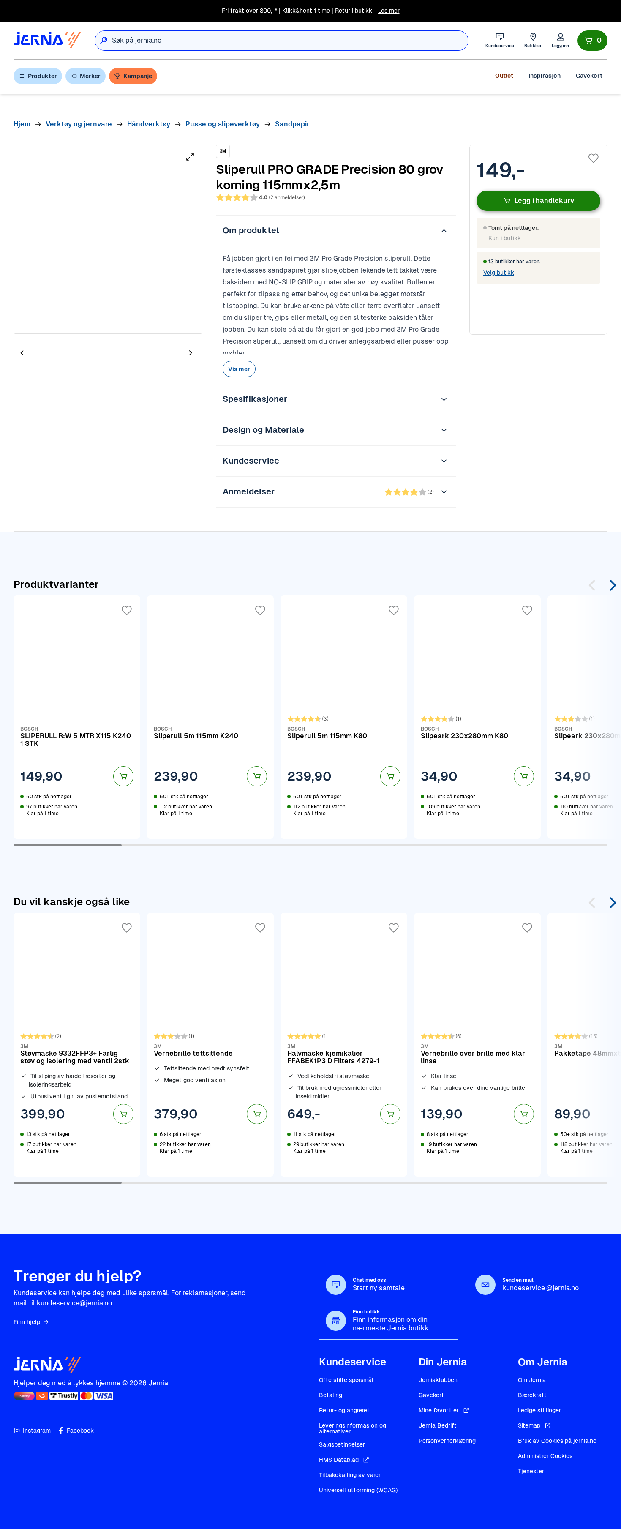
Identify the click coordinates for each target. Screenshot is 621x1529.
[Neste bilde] (190, 352)
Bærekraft (532, 1395)
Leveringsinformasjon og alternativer (352, 1428)
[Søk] (103, 40)
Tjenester (531, 1471)
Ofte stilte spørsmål (346, 1380)
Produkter (42, 76)
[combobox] (290, 40)
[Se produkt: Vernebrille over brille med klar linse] (477, 1045)
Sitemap (529, 1425)
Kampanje (137, 76)
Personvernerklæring (447, 1441)
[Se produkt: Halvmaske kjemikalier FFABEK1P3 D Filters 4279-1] (344, 1045)
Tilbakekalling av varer (350, 1475)
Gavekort (589, 75)
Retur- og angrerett (345, 1410)
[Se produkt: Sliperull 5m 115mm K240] (210, 717)
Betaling (330, 1395)
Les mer (389, 10)
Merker (90, 76)
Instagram (37, 1430)
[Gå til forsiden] (47, 40)
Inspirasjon (544, 75)
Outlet (504, 75)
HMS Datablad (339, 1459)
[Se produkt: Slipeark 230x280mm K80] (477, 717)
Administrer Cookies (545, 1456)
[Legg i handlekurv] (123, 776)
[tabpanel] (108, 239)
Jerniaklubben (438, 1380)
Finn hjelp (27, 1322)
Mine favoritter (439, 1410)
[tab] (47, 353)
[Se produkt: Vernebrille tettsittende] (210, 1045)
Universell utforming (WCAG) (358, 1490)
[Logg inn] (560, 40)
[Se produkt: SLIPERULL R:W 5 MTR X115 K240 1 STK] (77, 717)
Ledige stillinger (539, 1410)
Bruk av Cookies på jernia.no (557, 1441)
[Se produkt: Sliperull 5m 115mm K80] (344, 717)
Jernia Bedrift (438, 1425)
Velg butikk (498, 272)
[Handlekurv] (592, 40)
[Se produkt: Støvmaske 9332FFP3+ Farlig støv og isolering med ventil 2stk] (77, 1045)
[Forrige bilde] (22, 352)
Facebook (80, 1430)
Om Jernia (532, 1380)
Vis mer (239, 369)
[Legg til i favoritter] (593, 158)
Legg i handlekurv (544, 201)
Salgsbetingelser (342, 1444)
